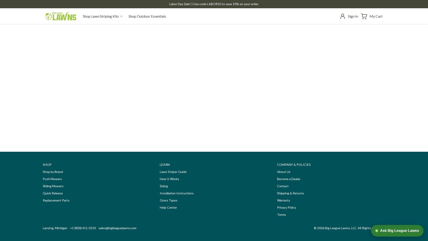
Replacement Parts (56, 200)
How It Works (169, 179)
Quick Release (53, 193)
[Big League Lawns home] (60, 16)
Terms (281, 214)
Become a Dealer (288, 179)
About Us (283, 172)
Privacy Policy (286, 207)
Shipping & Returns (290, 193)
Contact (283, 186)
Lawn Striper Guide (173, 172)
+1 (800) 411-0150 (83, 228)
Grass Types (168, 200)
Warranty (283, 200)
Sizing (164, 186)
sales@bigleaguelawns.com (117, 228)
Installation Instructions (177, 193)
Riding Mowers (53, 186)
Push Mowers (52, 179)
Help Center (168, 207)
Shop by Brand (53, 172)
